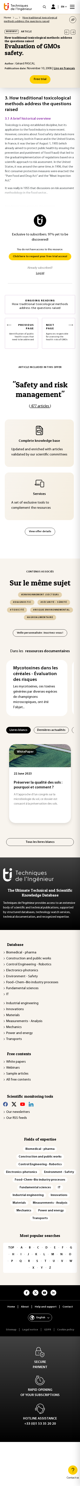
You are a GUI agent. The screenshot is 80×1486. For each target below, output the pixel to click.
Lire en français (64, 68)
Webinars (13, 1068)
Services (39, 494)
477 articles (40, 406)
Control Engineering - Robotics (28, 964)
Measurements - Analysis (24, 1021)
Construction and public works (28, 958)
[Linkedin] (31, 1104)
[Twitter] (14, 1104)
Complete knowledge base (39, 441)
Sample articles (17, 1074)
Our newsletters (18, 1112)
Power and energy (19, 1033)
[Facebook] (5, 1104)
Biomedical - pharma (21, 952)
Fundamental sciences (22, 988)
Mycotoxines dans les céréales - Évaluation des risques (35, 674)
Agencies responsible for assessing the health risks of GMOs (57, 332)
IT (7, 994)
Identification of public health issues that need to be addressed (21, 332)
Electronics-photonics (22, 970)
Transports (14, 1039)
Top (11, 1247)
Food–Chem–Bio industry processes (32, 982)
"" (40, 389)
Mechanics (14, 1027)
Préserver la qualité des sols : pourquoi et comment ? (35, 785)
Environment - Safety (22, 976)
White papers (16, 1062)
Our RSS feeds (16, 1118)
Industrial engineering (22, 1003)
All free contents (18, 1080)
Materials (13, 1015)
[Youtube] (22, 1104)
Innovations (15, 1009)
